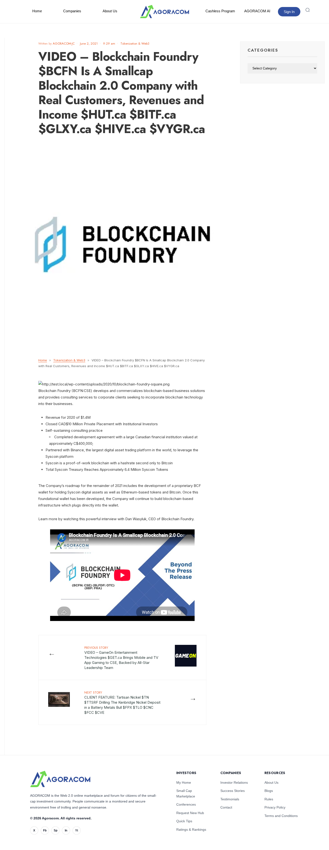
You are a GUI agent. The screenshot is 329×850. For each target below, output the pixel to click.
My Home (183, 782)
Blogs (268, 791)
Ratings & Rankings (191, 829)
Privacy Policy (274, 807)
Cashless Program (220, 11)
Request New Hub (190, 813)
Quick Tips (184, 821)
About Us (110, 11)
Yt (76, 830)
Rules (268, 799)
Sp (55, 830)
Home (37, 11)
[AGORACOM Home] (60, 779)
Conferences (186, 804)
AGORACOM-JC (64, 43)
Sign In (289, 12)
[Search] (307, 10)
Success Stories (232, 791)
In (66, 830)
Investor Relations (234, 782)
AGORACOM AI (257, 11)
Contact (226, 807)
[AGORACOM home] (164, 11)
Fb (44, 830)
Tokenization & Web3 (134, 43)
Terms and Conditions (281, 816)
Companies (72, 11)
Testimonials (229, 799)
